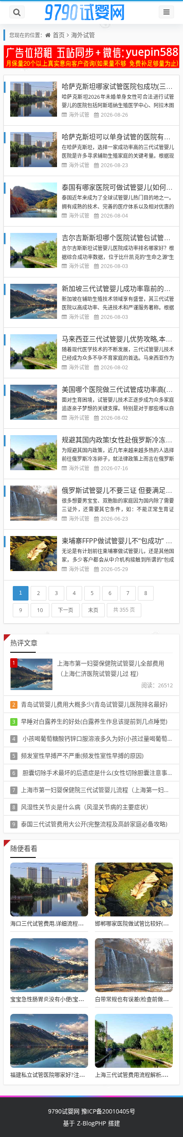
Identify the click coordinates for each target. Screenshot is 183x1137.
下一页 (65, 610)
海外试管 (83, 35)
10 (40, 610)
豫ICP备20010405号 (107, 1111)
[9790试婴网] (91, 12)
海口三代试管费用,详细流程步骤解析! (55, 923)
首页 (59, 35)
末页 (93, 610)
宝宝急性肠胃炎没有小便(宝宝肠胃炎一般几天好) (70, 999)
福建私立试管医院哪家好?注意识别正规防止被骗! (70, 1074)
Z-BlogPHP (91, 1123)
